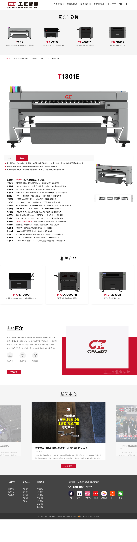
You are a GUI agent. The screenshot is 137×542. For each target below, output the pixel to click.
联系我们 (11, 495)
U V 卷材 (40, 492)
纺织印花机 (99, 4)
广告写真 (40, 498)
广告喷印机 (58, 4)
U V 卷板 (40, 501)
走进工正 (112, 4)
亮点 (10, 158)
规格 (22, 158)
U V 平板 (40, 495)
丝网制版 (40, 507)
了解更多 (14, 372)
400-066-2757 (82, 487)
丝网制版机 (72, 4)
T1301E (7, 59)
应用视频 (25, 495)
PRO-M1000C (38, 59)
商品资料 (25, 489)
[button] (2, 431)
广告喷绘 (40, 489)
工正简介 (11, 489)
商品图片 (25, 501)
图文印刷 (40, 504)
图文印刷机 (85, 4)
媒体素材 (25, 492)
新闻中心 (11, 492)
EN (120, 4)
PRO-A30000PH (21, 59)
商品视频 (25, 498)
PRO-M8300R (53, 59)
